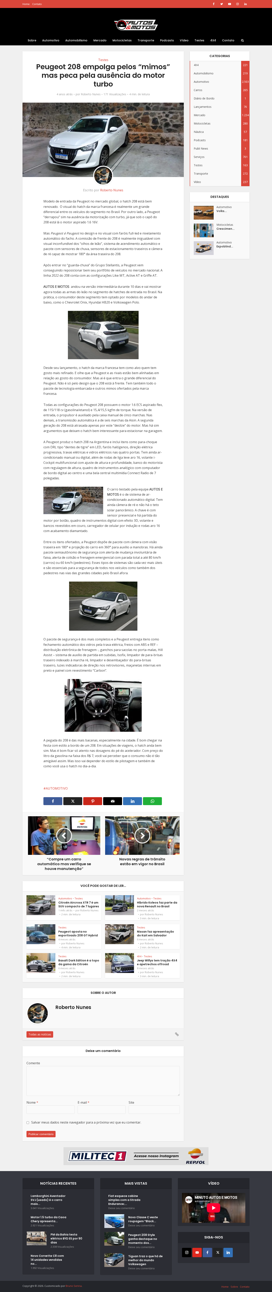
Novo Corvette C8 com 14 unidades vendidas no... (47, 1260)
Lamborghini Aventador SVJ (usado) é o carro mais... (48, 1200)
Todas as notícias (39, 1034)
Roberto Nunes (91, 94)
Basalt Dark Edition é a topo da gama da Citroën (78, 962)
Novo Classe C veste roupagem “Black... (143, 1219)
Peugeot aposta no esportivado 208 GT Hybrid (78, 933)
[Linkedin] (228, 1252)
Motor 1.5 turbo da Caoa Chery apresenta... (48, 1219)
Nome (32, 1102)
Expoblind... (224, 246)
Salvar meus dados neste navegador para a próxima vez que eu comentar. (86, 1122)
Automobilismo (76, 40)
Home (26, 4)
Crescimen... (225, 229)
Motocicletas (122, 40)
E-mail (83, 1102)
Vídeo (184, 40)
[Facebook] (207, 1252)
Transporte (146, 40)
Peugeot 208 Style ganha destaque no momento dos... (142, 1239)
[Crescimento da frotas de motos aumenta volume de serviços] (205, 230)
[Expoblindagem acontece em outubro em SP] (205, 248)
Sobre (32, 40)
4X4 (213, 40)
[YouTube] (197, 1252)
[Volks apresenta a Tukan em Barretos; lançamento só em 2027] (205, 213)
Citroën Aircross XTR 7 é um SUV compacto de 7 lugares (78, 904)
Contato (37, 4)
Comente (33, 1063)
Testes (199, 40)
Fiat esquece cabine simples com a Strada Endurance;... (124, 1200)
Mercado (100, 40)
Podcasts (167, 40)
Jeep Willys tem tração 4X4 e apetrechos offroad (157, 962)
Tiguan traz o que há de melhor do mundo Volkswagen (145, 1260)
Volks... (221, 211)
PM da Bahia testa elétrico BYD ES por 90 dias (66, 1238)
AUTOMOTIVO (57, 788)
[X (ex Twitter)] (217, 1252)
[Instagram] (186, 1252)
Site (131, 1102)
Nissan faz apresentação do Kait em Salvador (155, 933)
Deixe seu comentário (121, 1208)
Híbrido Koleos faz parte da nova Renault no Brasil (157, 904)
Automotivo (50, 40)
